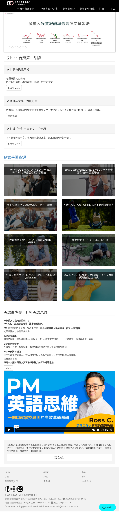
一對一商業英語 (25, 8)
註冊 (101, 8)
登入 (112, 9)
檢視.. (30, 182)
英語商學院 (69, 8)
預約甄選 (12, 115)
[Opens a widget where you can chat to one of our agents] (107, 507)
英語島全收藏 (87, 8)
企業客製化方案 (49, 8)
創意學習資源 (15, 157)
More (8, 368)
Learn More (14, 87)
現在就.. (59, 457)
